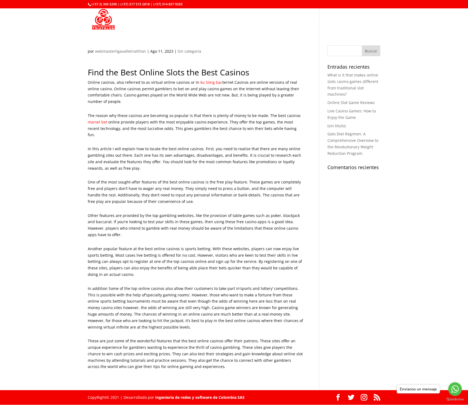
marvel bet (97, 122)
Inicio (208, 19)
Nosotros (231, 19)
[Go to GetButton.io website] (455, 399)
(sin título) (336, 125)
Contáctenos (356, 19)
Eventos (255, 19)
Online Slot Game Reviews (351, 102)
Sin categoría (189, 51)
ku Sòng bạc (211, 82)
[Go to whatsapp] (455, 389)
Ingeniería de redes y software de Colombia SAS (200, 397)
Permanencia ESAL (318, 19)
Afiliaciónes (184, 19)
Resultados (281, 19)
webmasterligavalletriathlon (120, 51)
